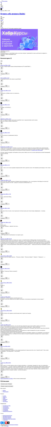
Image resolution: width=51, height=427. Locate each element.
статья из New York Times (37, 150)
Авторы (4, 400)
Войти (4, 390)
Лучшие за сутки (4, 383)
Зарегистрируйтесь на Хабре (6, 378)
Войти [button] (1, 7)
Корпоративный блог (7, 415)
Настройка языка (4, 424)
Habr (7, 425)
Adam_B (2, 255)
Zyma (1, 296)
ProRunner (2, 146)
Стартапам (5, 420)
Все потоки (4, 1)
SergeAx (2, 238)
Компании (5, 399)
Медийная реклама (7, 416)
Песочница (5, 401)
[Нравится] (1, 68)
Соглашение (5, 410)
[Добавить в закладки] (6, 73)
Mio (1, 10)
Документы (5, 409)
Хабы (4, 398)
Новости (5, 397)
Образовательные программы (9, 418)
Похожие (10, 383)
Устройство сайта (6, 405)
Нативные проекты (7, 417)
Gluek (1, 90)
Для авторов (5, 406)
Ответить (2, 73)
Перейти (2, 55)
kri (1, 77)
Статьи (4, 395)
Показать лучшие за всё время (7, 386)
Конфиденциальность (7, 411)
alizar (1, 65)
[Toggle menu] (0, 1)
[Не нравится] (1, 71)
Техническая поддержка (13, 424)
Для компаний (6, 407)
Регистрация (5, 391)
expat (1, 324)
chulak (1, 180)
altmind (1, 118)
